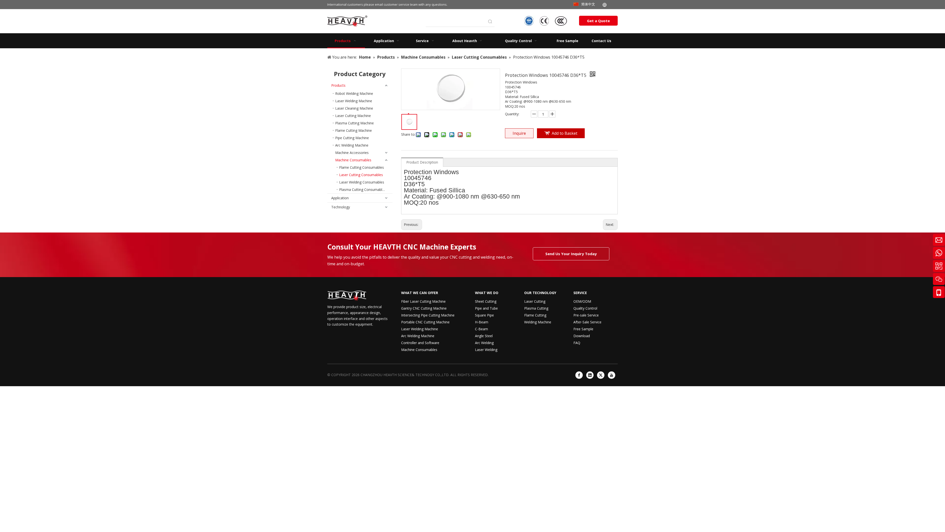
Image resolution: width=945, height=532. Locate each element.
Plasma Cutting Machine (354, 123)
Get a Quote (598, 20)
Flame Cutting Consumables (361, 167)
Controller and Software (420, 342)
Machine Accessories (352, 152)
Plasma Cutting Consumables (362, 189)
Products (338, 85)
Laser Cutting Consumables (361, 174)
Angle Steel (484, 335)
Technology (340, 207)
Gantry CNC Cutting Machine (424, 308)
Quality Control (585, 308)
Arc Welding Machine (351, 145)
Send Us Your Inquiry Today (571, 253)
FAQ (576, 342)
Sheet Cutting (485, 301)
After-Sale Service (587, 322)
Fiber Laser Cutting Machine (423, 301)
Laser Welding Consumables (361, 182)
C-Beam (481, 329)
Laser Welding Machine (353, 101)
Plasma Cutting (536, 308)
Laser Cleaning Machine (354, 108)
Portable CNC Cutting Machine (425, 322)
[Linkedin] (590, 375)
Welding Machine (537, 322)
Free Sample (583, 329)
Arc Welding (484, 342)
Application (340, 198)
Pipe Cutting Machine (352, 137)
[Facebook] (579, 375)
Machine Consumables (353, 160)
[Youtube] (611, 375)
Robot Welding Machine (354, 93)
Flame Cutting (535, 315)
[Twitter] (600, 375)
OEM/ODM (582, 301)
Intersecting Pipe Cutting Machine (428, 315)
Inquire (519, 133)
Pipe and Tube (486, 308)
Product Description (422, 162)
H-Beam (481, 322)
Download (581, 335)
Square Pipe (484, 315)
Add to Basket (564, 133)
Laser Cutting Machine (353, 115)
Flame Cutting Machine (353, 130)
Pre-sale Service (586, 315)
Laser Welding (486, 349)
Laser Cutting (534, 301)
